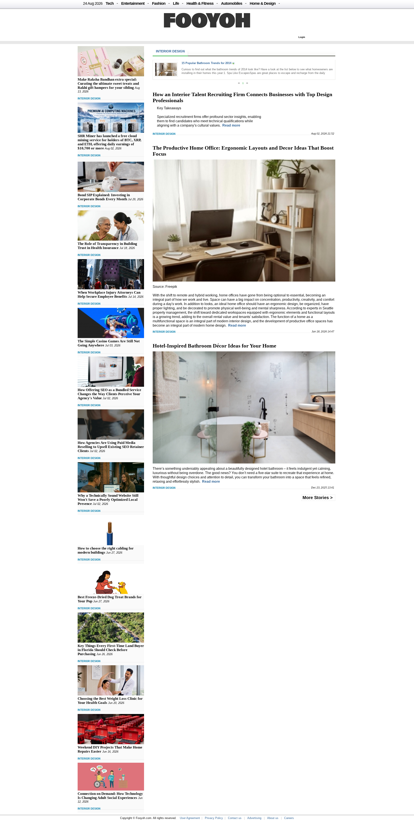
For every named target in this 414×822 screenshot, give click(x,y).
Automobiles (231, 3)
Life (176, 3)
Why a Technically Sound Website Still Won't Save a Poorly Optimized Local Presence (108, 499)
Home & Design (263, 3)
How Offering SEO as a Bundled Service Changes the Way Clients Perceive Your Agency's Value (109, 394)
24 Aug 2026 (92, 3)
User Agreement (190, 818)
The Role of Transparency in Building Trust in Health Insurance (107, 246)
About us (272, 818)
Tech (110, 3)
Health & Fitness (200, 3)
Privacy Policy (214, 818)
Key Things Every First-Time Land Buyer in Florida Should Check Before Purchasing (111, 650)
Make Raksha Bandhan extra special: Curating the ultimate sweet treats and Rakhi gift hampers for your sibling (108, 83)
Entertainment (132, 3)
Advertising (254, 818)
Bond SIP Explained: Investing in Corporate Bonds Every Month (104, 197)
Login (301, 37)
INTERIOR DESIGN (89, 98)
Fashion (158, 3)
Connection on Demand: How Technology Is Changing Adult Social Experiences (110, 796)
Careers (289, 818)
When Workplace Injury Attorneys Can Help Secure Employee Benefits (109, 294)
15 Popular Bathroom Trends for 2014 (206, 63)
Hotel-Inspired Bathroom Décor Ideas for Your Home (214, 346)
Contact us (235, 818)
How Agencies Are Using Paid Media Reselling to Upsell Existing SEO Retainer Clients (111, 447)
